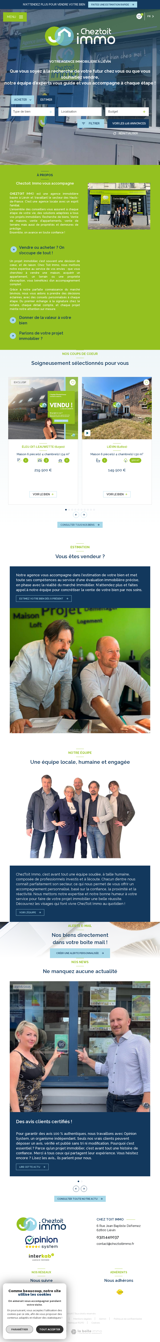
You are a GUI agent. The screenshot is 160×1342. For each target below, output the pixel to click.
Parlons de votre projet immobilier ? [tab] (41, 336)
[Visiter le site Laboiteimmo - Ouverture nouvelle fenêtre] (86, 1331)
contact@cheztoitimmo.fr (115, 1244)
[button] (84, 515)
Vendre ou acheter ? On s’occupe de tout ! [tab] (41, 250)
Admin (102, 1318)
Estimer (46, 99)
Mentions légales (82, 1318)
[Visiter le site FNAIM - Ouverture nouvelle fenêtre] (120, 1292)
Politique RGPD (76, 1322)
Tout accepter (49, 1329)
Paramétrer (19, 1329)
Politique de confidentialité (128, 1318)
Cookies (96, 1323)
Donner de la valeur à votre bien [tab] (45, 320)
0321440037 (108, 1237)
